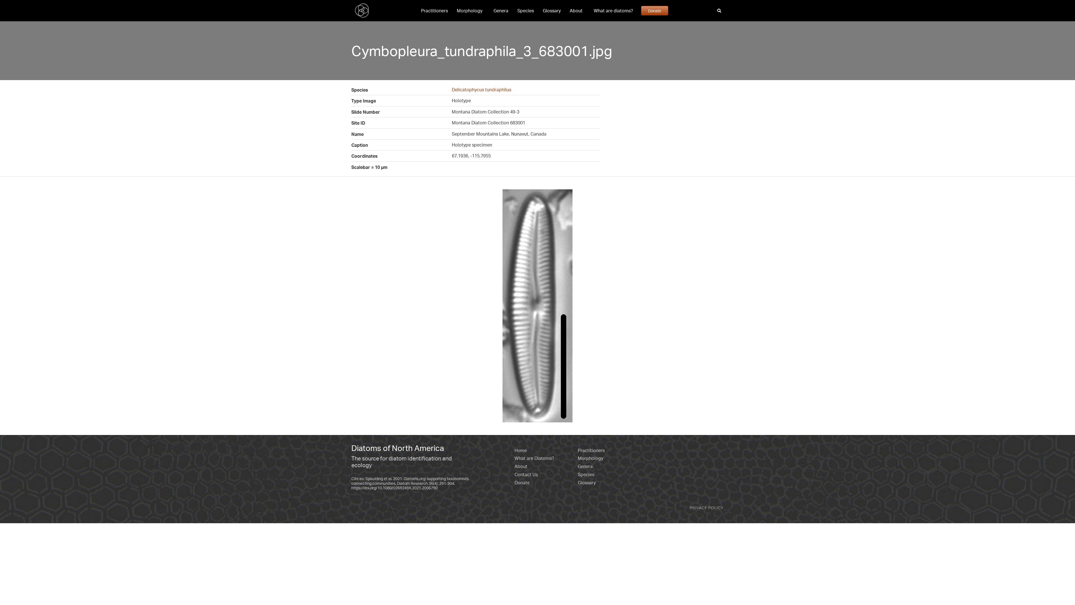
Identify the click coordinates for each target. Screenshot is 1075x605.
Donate (654, 10)
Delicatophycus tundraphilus (481, 89)
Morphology (469, 10)
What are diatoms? (613, 10)
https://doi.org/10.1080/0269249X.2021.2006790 (394, 487)
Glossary (552, 10)
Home (521, 450)
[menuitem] (434, 10)
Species (525, 10)
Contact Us (526, 474)
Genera (501, 10)
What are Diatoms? (534, 458)
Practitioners (434, 10)
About (576, 10)
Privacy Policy (707, 507)
